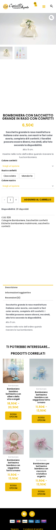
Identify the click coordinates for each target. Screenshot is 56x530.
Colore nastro (8, 180)
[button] (51, 6)
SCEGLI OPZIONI (13, 415)
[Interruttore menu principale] (44, 6)
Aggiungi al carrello (37, 199)
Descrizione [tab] (11, 287)
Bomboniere (18, 220)
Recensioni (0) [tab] (12, 297)
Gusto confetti (9, 170)
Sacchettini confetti (37, 220)
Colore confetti (9, 160)
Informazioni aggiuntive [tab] (18, 292)
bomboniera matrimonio (24, 223)
